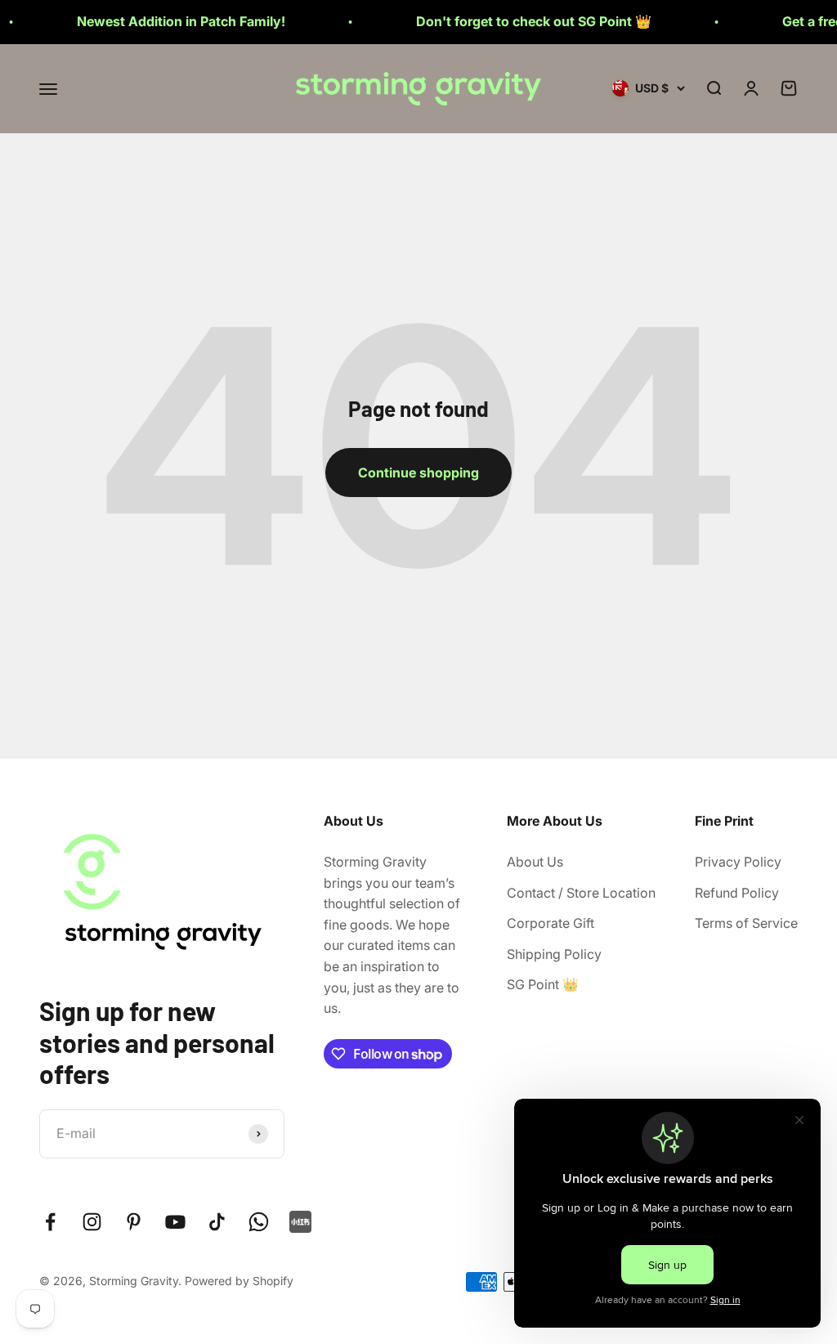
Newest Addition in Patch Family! (159, 21)
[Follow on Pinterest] (134, 1222)
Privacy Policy (738, 861)
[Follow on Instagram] (92, 1222)
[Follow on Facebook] (50, 1222)
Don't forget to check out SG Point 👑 (511, 21)
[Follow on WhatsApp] (259, 1222)
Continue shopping (418, 472)
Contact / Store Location (581, 893)
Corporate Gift (550, 923)
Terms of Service (746, 923)
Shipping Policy (554, 954)
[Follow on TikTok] (217, 1222)
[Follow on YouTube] (175, 1222)
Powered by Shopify (239, 1281)
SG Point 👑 (543, 984)
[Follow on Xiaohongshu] (300, 1222)
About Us (535, 861)
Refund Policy (737, 893)
